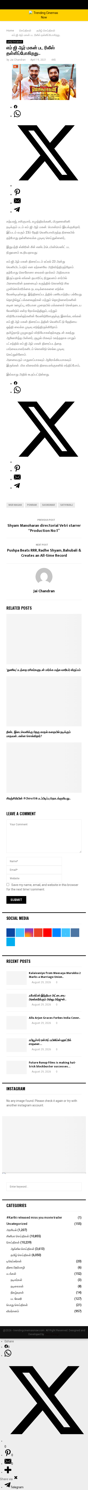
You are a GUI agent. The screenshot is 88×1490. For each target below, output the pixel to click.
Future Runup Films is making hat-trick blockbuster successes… (52, 1064)
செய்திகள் (13, 1242)
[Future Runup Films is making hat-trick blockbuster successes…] (16, 1067)
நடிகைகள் (17, 1286)
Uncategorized (16, 1223)
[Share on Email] (17, 203)
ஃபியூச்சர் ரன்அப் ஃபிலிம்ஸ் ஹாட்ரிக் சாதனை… (50, 1042)
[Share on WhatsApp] (17, 116)
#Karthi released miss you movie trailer (34, 1217)
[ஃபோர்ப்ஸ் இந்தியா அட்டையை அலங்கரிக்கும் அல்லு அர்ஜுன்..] (16, 1000)
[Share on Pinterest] (17, 194)
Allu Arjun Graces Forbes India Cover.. (54, 1017)
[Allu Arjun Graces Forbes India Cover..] (16, 1022)
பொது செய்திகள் (17, 1305)
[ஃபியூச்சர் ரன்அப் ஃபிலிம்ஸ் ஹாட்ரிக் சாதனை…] (16, 1045)
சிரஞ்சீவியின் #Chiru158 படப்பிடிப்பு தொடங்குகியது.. (38, 798)
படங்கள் (11, 1273)
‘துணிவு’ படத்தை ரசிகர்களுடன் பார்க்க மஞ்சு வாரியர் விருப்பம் (43, 669)
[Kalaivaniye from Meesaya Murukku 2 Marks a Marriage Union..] (16, 978)
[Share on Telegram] (17, 212)
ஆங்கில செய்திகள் (22, 1249)
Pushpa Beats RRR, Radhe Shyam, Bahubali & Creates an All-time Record (44, 553)
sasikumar (48, 505)
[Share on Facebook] (15, 107)
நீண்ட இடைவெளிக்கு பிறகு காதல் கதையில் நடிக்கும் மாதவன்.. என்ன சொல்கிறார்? (38, 734)
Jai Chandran (18, 59)
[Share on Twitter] (48, 186)
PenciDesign (52, 1334)
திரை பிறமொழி (15, 1267)
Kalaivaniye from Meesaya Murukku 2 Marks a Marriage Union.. (55, 975)
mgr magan (15, 505)
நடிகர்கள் (16, 1280)
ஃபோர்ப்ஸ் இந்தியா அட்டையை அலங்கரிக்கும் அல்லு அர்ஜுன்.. (47, 997)
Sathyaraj (66, 505)
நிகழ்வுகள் (17, 1292)
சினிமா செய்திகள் (17, 1236)
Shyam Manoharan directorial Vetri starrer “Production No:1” (44, 528)
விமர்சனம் (12, 1311)
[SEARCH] (77, 1186)
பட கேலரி (16, 1298)
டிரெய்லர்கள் (14, 1261)
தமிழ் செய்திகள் (14, 41)
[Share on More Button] (7, 1472)
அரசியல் (11, 1230)
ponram (32, 505)
